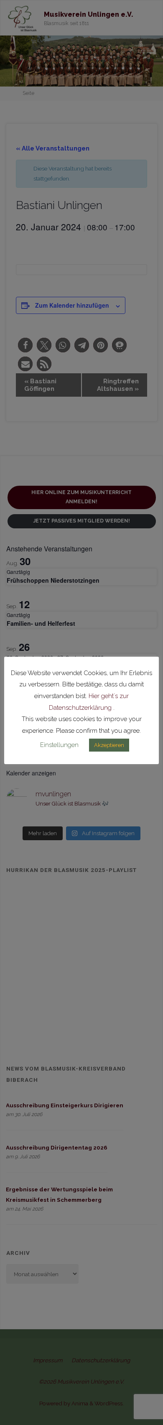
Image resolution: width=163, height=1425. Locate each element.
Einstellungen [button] (59, 745)
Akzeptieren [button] (109, 745)
